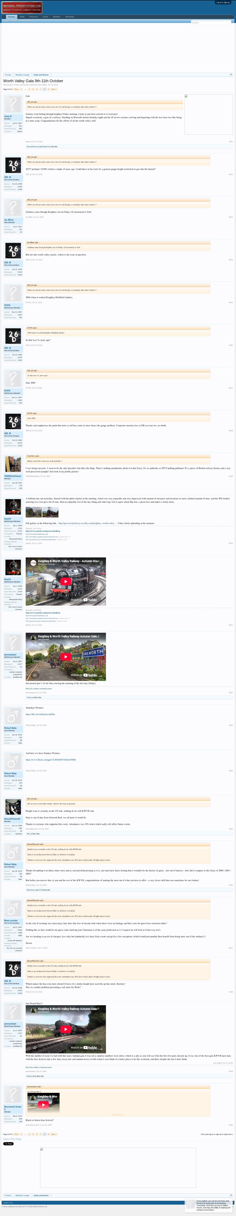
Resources (33, 17)
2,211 (20, 528)
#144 (231, 260)
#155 (231, 829)
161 (20, 229)
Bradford (19, 834)
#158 (231, 992)
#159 (231, 1071)
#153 (231, 725)
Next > (54, 89)
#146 (231, 345)
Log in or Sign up (223, 2)
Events (45, 17)
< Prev (15, 89)
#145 (231, 302)
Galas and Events (21, 85)
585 (20, 828)
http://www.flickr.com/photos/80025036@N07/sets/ (42, 537)
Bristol (19, 131)
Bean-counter (10, 920)
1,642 (20, 315)
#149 (231, 476)
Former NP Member (15, 940)
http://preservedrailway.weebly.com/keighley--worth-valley (86, 523)
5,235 (20, 187)
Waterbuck (47, 147)
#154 (231, 771)
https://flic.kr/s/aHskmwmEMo (40, 714)
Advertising (69, 17)
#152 (231, 693)
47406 (41, 890)
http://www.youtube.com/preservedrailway (43, 531)
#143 (231, 217)
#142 (231, 174)
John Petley (42, 85)
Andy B (8, 116)
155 (20, 737)
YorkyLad (30, 697)
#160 (231, 1125)
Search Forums (10, 21)
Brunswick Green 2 (12, 1108)
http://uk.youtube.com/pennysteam (39, 688)
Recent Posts (25, 21)
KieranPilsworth (33, 147)
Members (57, 17)
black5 (7, 519)
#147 (231, 388)
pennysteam (10, 654)
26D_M (7, 177)
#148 (231, 431)
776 (20, 485)
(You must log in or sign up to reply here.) (217, 1134)
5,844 (20, 930)
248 (20, 1119)
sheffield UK (17, 677)
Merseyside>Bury (15, 539)
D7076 (7, 305)
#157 (231, 948)
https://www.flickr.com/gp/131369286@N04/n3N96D (51, 759)
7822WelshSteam (12, 476)
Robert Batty (10, 728)
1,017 (20, 664)
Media (22, 17)
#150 (231, 543)
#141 (231, 142)
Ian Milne (8, 220)
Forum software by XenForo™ (24, 1206)
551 (20, 126)
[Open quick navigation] (231, 75)
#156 (231, 885)
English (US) (8, 1203)
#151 (231, 625)
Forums (11, 17)
